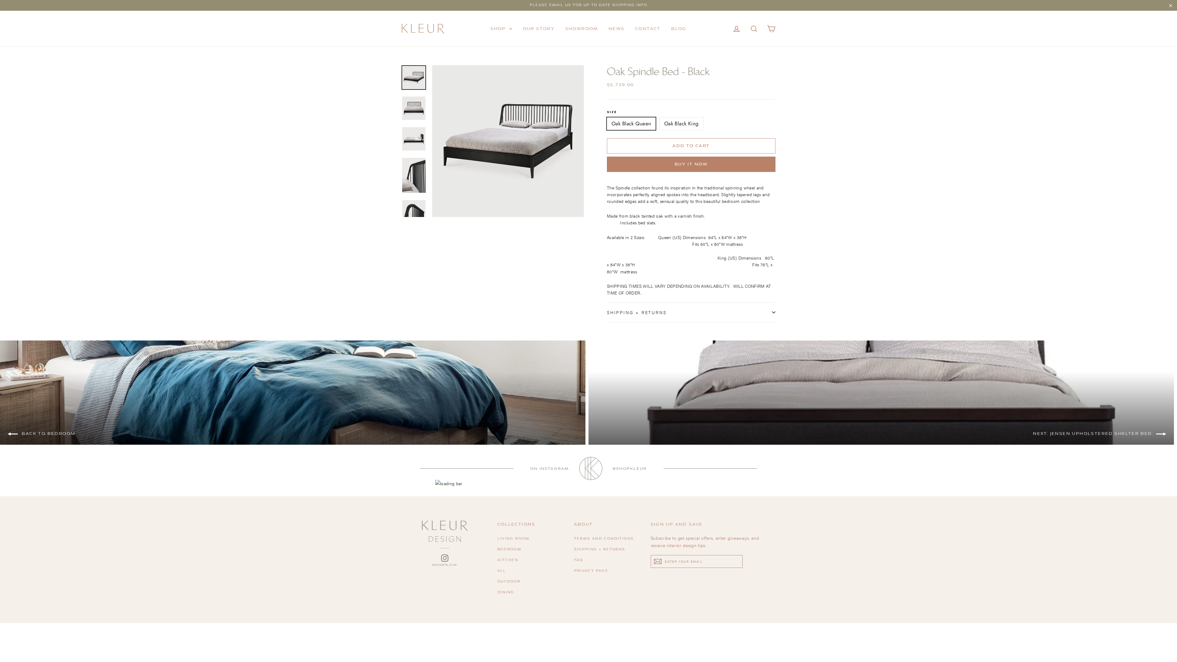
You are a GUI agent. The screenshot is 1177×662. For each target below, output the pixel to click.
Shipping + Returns (636, 312)
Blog (679, 29)
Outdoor (509, 582)
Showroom (581, 29)
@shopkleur (630, 468)
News (617, 29)
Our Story (539, 29)
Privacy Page (591, 571)
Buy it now (691, 164)
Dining (506, 592)
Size (612, 112)
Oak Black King (681, 123)
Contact (648, 29)
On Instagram (549, 468)
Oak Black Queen (631, 123)
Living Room (513, 539)
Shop (499, 29)
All (501, 571)
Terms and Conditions (604, 539)
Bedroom (509, 549)
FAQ (578, 560)
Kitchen (508, 560)
